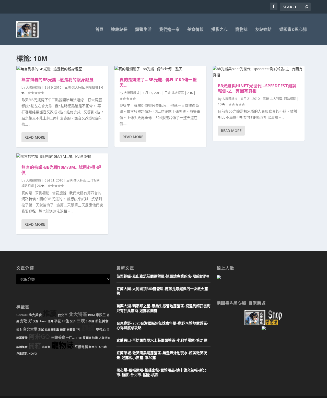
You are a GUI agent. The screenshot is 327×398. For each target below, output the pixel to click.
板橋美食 (22, 347)
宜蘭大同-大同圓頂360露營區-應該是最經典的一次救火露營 (162, 291)
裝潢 (95, 338)
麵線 (88, 328)
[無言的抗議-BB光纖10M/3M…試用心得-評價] (62, 156)
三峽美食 (58, 337)
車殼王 (101, 315)
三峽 (81, 320)
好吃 (23, 320)
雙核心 (101, 329)
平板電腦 (81, 347)
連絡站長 (119, 29)
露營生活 (143, 29)
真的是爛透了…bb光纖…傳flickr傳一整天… (158, 82)
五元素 (102, 347)
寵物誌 (241, 29)
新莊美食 (102, 321)
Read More (35, 137)
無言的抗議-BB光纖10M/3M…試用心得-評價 (61, 169)
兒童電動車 (52, 329)
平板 (57, 321)
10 (220, 104)
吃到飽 (46, 347)
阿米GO (39, 336)
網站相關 (92, 87)
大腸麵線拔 (33, 87)
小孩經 (90, 321)
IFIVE (79, 338)
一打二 (70, 338)
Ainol (43, 321)
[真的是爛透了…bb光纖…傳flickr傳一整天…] (160, 69)
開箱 (35, 346)
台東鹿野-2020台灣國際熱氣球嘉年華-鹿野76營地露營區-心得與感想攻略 (162, 325)
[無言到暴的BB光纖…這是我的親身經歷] (62, 69)
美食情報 (195, 29)
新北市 (93, 347)
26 (39, 186)
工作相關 (93, 180)
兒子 (73, 321)
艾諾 (36, 321)
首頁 (99, 29)
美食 (19, 329)
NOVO (33, 353)
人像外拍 (104, 338)
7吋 (78, 329)
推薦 (50, 313)
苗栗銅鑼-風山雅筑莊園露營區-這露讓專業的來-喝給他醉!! (162, 276)
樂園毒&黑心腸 (293, 29)
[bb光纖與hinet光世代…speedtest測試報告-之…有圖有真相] (259, 72)
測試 (41, 329)
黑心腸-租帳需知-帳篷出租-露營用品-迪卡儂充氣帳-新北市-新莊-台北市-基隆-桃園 (161, 372)
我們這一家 (169, 29)
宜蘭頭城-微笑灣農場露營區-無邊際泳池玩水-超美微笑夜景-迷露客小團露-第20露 (161, 355)
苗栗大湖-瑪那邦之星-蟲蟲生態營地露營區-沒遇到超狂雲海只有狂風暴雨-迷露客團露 (163, 308)
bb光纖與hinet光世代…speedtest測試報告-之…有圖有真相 (257, 88)
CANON (22, 315)
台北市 (63, 315)
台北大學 (30, 329)
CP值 (65, 321)
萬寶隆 (87, 338)
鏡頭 (63, 329)
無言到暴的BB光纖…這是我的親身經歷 (57, 79)
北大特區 (78, 314)
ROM (91, 315)
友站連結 (263, 29)
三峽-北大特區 (74, 87)
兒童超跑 (22, 353)
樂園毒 (71, 329)
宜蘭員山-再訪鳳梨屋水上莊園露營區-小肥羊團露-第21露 (161, 340)
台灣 (50, 321)
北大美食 (35, 315)
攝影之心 (219, 29)
